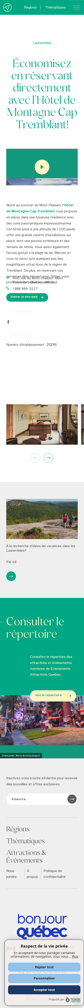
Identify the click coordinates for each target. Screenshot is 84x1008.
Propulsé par (57, 999)
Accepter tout (44, 990)
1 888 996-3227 (25, 288)
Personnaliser (44, 978)
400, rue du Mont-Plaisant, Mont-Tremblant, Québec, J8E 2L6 (39, 280)
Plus (75, 956)
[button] (48, 458)
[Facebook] (8, 322)
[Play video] (42, 167)
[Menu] (76, 7)
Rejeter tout (44, 967)
